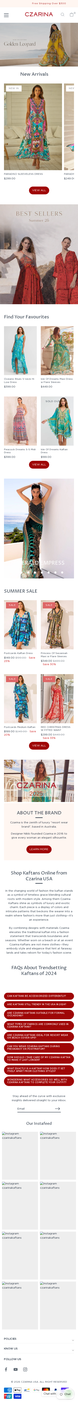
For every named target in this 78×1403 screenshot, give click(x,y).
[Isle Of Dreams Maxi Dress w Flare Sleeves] (57, 350)
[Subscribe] (57, 1108)
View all (39, 190)
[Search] (62, 15)
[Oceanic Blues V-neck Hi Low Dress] (20, 350)
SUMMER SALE (20, 591)
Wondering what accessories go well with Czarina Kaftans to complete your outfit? (37, 1081)
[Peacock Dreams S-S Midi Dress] (20, 421)
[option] (39, 254)
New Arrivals (34, 74)
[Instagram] (25, 1369)
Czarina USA (29, 1382)
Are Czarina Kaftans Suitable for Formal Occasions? (36, 1014)
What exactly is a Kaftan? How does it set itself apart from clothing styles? (36, 1070)
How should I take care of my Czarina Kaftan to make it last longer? (38, 1058)
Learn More (39, 849)
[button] (15, 572)
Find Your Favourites (26, 317)
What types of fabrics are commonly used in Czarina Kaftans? (38, 1025)
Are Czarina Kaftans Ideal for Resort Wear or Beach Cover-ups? (37, 1036)
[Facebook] (6, 1369)
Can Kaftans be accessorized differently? (36, 996)
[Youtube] (16, 1369)
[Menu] (6, 15)
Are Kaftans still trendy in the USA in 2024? (36, 1005)
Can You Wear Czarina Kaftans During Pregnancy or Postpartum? (33, 1047)
